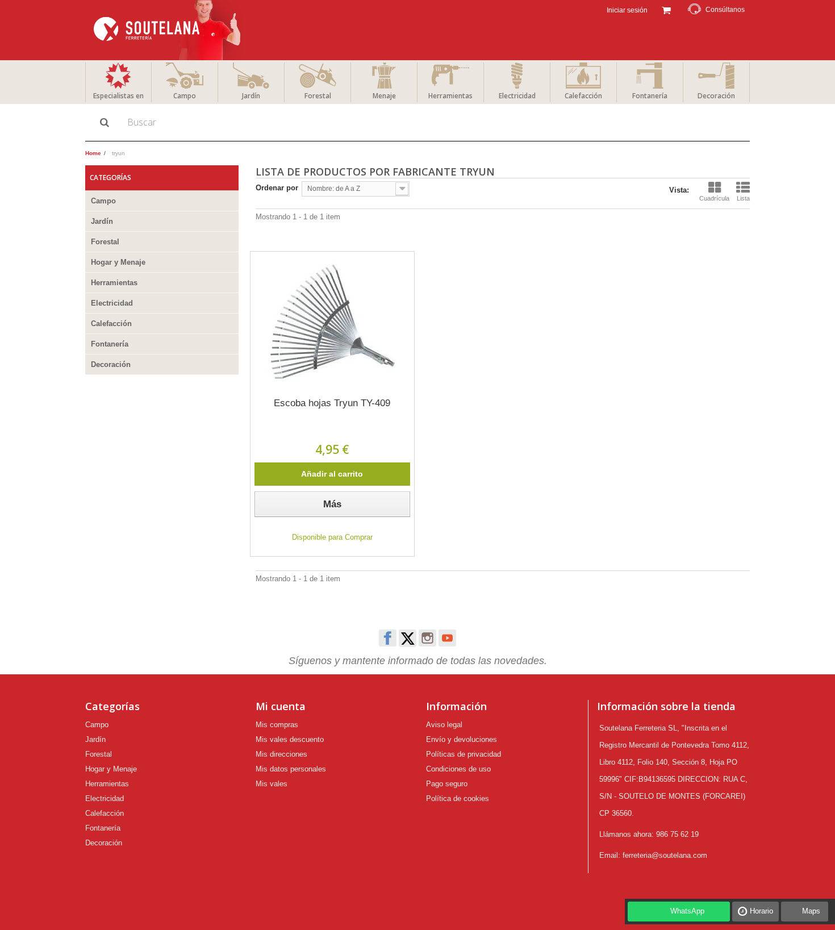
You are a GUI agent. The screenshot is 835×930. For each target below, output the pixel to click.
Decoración (716, 96)
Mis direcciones (281, 754)
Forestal (317, 96)
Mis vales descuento (290, 739)
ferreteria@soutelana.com (665, 855)
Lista (743, 198)
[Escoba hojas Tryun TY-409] (332, 323)
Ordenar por (277, 188)
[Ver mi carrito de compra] (666, 9)
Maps (811, 911)
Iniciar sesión (626, 10)
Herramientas (450, 96)
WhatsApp (687, 911)
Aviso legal (444, 724)
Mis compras (277, 724)
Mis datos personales (291, 769)
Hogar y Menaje (118, 262)
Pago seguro (446, 783)
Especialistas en (118, 96)
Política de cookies (457, 798)
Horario (761, 911)
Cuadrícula (714, 198)
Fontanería (649, 96)
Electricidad (517, 96)
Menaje (384, 96)
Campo (184, 96)
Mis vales (271, 783)
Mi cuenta (281, 706)
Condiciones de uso (458, 769)
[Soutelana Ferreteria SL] (168, 30)
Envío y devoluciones (461, 739)
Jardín (251, 96)
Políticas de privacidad (463, 754)
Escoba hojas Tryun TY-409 (332, 403)
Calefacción (583, 96)
